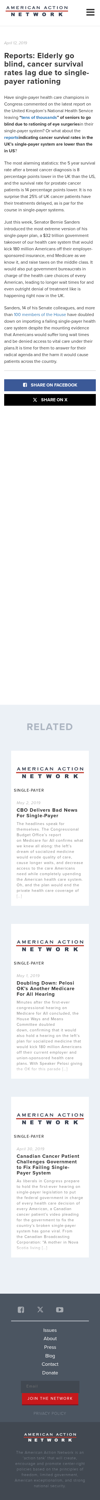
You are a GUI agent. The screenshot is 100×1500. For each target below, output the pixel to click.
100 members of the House (40, 314)
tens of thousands (39, 117)
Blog (50, 1356)
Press (50, 1347)
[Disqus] (50, 480)
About (50, 1338)
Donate (50, 1373)
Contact (50, 1364)
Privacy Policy (50, 1413)
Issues (50, 1330)
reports (11, 137)
